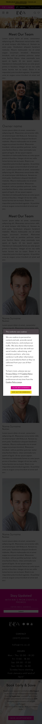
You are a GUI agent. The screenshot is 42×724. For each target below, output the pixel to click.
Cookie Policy (26, 373)
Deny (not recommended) (21, 392)
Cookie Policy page (14, 382)
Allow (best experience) (21, 387)
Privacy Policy (11, 373)
